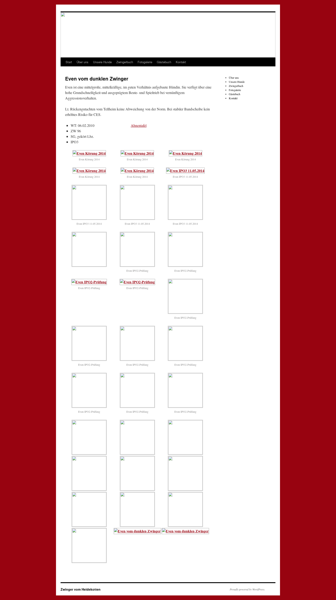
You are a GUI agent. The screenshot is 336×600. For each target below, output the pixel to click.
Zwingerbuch (124, 62)
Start (69, 62)
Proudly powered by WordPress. (247, 589)
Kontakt (181, 62)
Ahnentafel (139, 125)
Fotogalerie (145, 62)
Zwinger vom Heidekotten (81, 589)
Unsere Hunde (102, 62)
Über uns (82, 62)
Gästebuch (164, 62)
